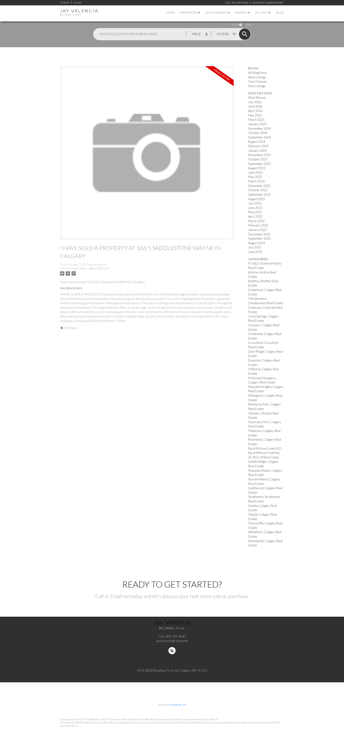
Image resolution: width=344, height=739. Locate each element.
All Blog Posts (257, 73)
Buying (240, 12)
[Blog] (172, 650)
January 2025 (257, 124)
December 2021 (259, 234)
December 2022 (259, 186)
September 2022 (259, 194)
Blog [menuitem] (280, 12)
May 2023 (255, 177)
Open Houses (257, 81)
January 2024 (257, 150)
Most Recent (257, 97)
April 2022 (255, 216)
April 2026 (255, 111)
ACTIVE (234, 24)
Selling (261, 12)
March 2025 (256, 119)
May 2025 (255, 115)
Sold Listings (256, 86)
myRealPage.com (177, 704)
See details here (71, 288)
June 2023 (255, 172)
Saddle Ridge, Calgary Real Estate (90, 268)
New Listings (257, 77)
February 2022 (258, 225)
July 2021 (254, 247)
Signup (64, 2)
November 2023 (259, 155)
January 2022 (257, 230)
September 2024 (259, 137)
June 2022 (255, 208)
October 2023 (257, 159)
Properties (188, 12)
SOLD (248, 24)
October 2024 (257, 133)
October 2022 (257, 190)
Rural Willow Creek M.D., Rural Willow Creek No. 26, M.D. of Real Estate (265, 453)
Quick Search (216, 12)
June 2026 (255, 106)
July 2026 (254, 102)
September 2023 (259, 164)
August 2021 (256, 243)
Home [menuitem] (170, 12)
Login (77, 2)
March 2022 (256, 221)
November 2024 (259, 128)
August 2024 (256, 141)
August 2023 (256, 168)
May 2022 (255, 212)
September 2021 (259, 238)
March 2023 (256, 181)
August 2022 (256, 199)
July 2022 (254, 203)
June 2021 (255, 252)
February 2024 (258, 146)
